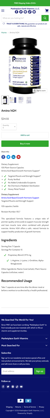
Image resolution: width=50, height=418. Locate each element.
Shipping (9, 407)
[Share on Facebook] (3, 157)
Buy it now (25, 143)
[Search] (45, 18)
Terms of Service (30, 407)
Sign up (39, 371)
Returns (18, 407)
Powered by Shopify (25, 413)
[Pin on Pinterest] (19, 157)
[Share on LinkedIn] (13, 157)
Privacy (41, 407)
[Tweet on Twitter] (8, 157)
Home (4, 32)
